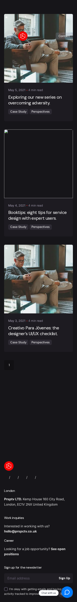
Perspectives (40, 111)
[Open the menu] (10, 36)
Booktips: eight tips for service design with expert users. (37, 215)
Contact (64, 36)
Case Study (18, 111)
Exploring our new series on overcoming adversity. (35, 100)
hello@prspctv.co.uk (20, 531)
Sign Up (64, 578)
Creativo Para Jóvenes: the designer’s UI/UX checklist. (33, 331)
